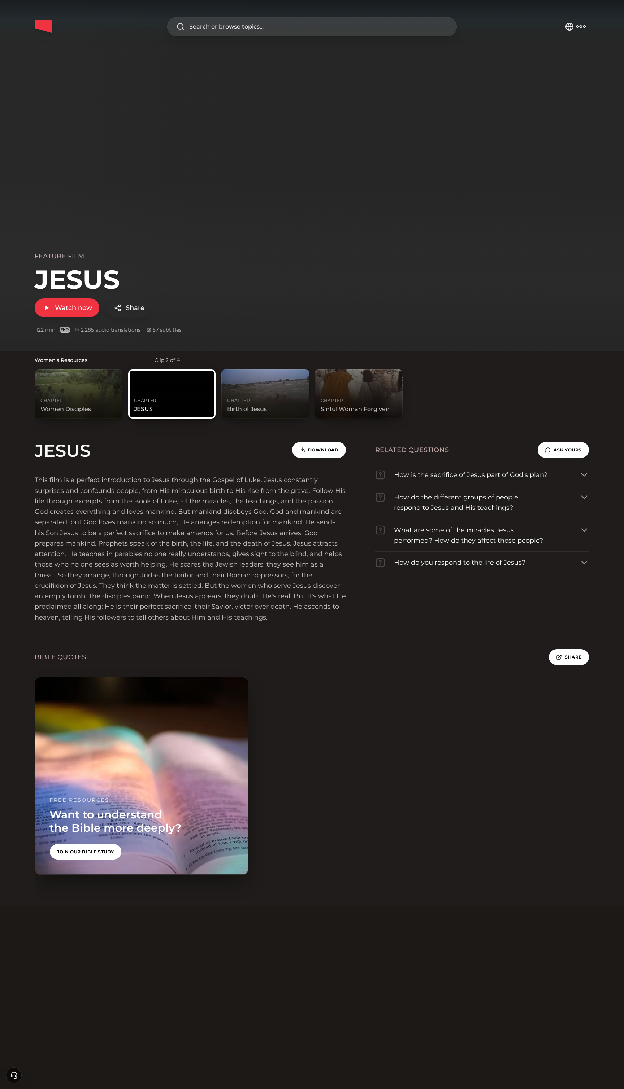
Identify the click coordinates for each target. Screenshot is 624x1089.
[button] (563, 450)
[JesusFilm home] (43, 26)
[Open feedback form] (14, 1075)
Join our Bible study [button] (85, 851)
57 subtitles (167, 330)
